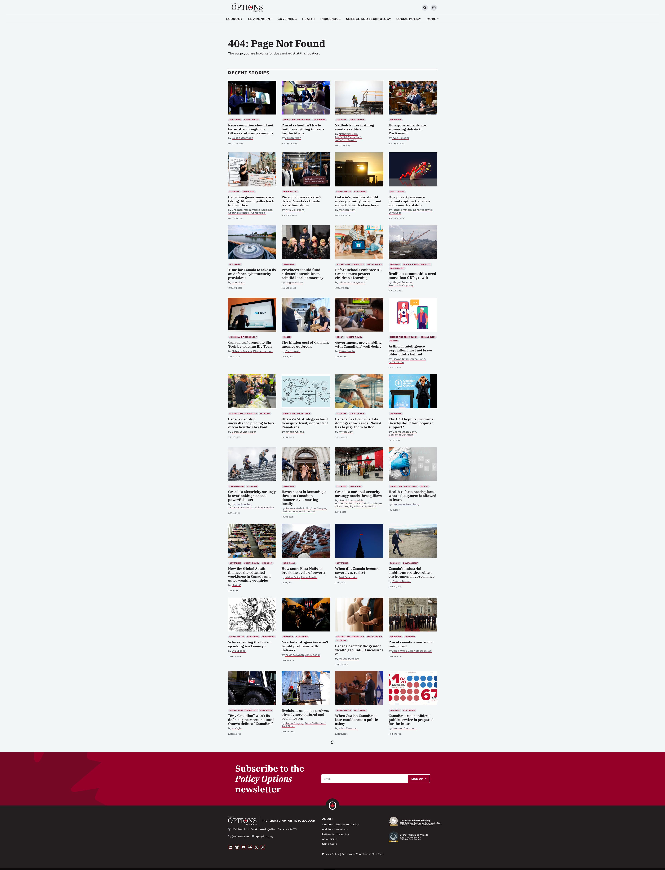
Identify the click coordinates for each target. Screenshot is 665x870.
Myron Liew (346, 431)
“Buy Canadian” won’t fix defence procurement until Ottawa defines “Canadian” (251, 719)
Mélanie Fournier (403, 798)
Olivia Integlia (343, 506)
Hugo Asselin (309, 577)
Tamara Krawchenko (241, 507)
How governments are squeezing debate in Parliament (407, 129)
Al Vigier (237, 728)
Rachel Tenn (417, 359)
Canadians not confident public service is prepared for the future (411, 719)
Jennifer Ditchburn (404, 728)
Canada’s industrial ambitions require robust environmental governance (412, 572)
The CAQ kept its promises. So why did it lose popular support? (411, 423)
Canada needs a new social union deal (411, 644)
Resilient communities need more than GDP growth (412, 275)
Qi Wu (236, 868)
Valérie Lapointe (262, 209)
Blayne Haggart (263, 351)
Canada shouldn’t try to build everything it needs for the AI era (303, 129)
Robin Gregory (294, 723)
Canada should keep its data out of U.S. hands (305, 787)
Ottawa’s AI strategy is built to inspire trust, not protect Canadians (305, 423)
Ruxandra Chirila (345, 503)
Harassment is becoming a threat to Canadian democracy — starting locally (304, 497)
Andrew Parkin (368, 864)
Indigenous (330, 19)
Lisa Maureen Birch (404, 431)
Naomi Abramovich (351, 500)
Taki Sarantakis (348, 577)
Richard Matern (402, 209)
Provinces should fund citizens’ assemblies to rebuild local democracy (302, 273)
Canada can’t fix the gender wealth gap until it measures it (359, 650)
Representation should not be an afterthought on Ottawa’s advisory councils (250, 129)
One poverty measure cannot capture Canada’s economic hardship (409, 201)
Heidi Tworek (307, 511)
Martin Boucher (241, 504)
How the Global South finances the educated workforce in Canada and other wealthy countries (249, 574)
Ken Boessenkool (421, 650)
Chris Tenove (290, 511)
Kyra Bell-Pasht (294, 209)
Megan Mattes (294, 282)
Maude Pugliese (349, 658)
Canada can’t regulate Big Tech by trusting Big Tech (250, 344)
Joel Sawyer (318, 508)
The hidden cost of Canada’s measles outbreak (305, 344)
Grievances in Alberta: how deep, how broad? (358, 857)
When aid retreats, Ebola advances (249, 787)
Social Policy (408, 19)
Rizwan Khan (400, 359)
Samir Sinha (396, 362)
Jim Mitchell (312, 654)
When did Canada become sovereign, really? (357, 570)
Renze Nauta (347, 351)
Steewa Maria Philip (297, 508)
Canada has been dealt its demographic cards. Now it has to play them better (358, 423)
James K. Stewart (346, 140)
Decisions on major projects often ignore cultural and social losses (305, 714)
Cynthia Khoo (293, 794)
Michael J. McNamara (348, 137)
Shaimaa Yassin (241, 209)
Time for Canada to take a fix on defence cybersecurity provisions (252, 273)
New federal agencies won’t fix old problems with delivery (305, 646)
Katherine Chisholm (369, 503)
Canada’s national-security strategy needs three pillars (358, 493)
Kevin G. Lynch (294, 654)
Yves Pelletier (400, 137)
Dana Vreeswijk (423, 209)
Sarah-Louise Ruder (244, 431)
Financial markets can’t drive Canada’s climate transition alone (301, 201)
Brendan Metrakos (365, 506)
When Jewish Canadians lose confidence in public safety (356, 719)
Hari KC (236, 585)
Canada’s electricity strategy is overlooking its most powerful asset (252, 495)
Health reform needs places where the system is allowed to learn (412, 495)
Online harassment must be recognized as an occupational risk (412, 863)
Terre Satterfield (315, 723)
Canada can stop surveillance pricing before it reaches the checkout (251, 423)
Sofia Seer (395, 212)
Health (308, 19)
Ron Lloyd (238, 282)
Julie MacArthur (264, 507)
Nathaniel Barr (348, 133)
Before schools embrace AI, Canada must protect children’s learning (358, 273)
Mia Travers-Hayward (352, 282)
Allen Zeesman (348, 728)
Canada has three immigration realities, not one (250, 859)
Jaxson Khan (293, 137)
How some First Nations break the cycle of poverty (304, 570)
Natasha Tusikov (242, 351)
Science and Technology (368, 19)
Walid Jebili (239, 650)
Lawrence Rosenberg (405, 504)
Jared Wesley (400, 650)
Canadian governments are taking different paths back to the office (251, 201)
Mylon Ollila (292, 577)
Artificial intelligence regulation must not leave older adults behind (410, 350)
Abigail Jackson (402, 282)
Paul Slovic (288, 726)
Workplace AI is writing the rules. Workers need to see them (358, 789)
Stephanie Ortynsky (401, 285)
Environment (260, 19)
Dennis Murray (401, 581)
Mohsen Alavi (347, 209)
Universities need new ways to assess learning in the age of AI (305, 863)
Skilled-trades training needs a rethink (354, 127)
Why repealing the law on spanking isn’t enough (250, 644)
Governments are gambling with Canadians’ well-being (358, 344)
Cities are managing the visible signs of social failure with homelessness (411, 789)
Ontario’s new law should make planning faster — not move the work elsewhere (358, 201)
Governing (287, 19)
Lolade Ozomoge (242, 137)
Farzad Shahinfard (350, 798)
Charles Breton (348, 864)
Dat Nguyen (292, 351)
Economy (234, 19)
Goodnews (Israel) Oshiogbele (247, 212)
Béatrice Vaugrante (244, 794)
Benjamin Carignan (401, 434)
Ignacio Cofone (294, 431)
